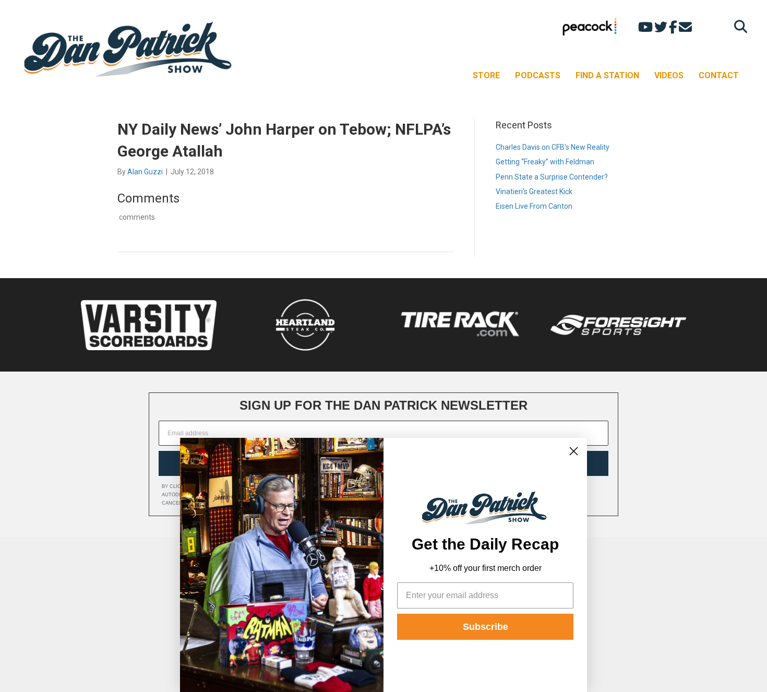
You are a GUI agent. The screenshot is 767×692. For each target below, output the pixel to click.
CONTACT (719, 75)
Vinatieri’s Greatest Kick (534, 191)
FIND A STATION (607, 75)
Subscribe (485, 627)
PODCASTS (537, 75)
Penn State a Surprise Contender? (552, 177)
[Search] (738, 26)
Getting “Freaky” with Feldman (545, 162)
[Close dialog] (574, 451)
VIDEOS (669, 75)
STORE (486, 75)
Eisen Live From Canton (534, 206)
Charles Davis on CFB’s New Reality (552, 147)
